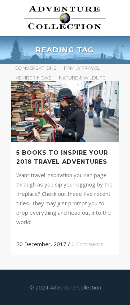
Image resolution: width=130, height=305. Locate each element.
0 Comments (87, 244)
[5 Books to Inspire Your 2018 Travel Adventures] (65, 111)
